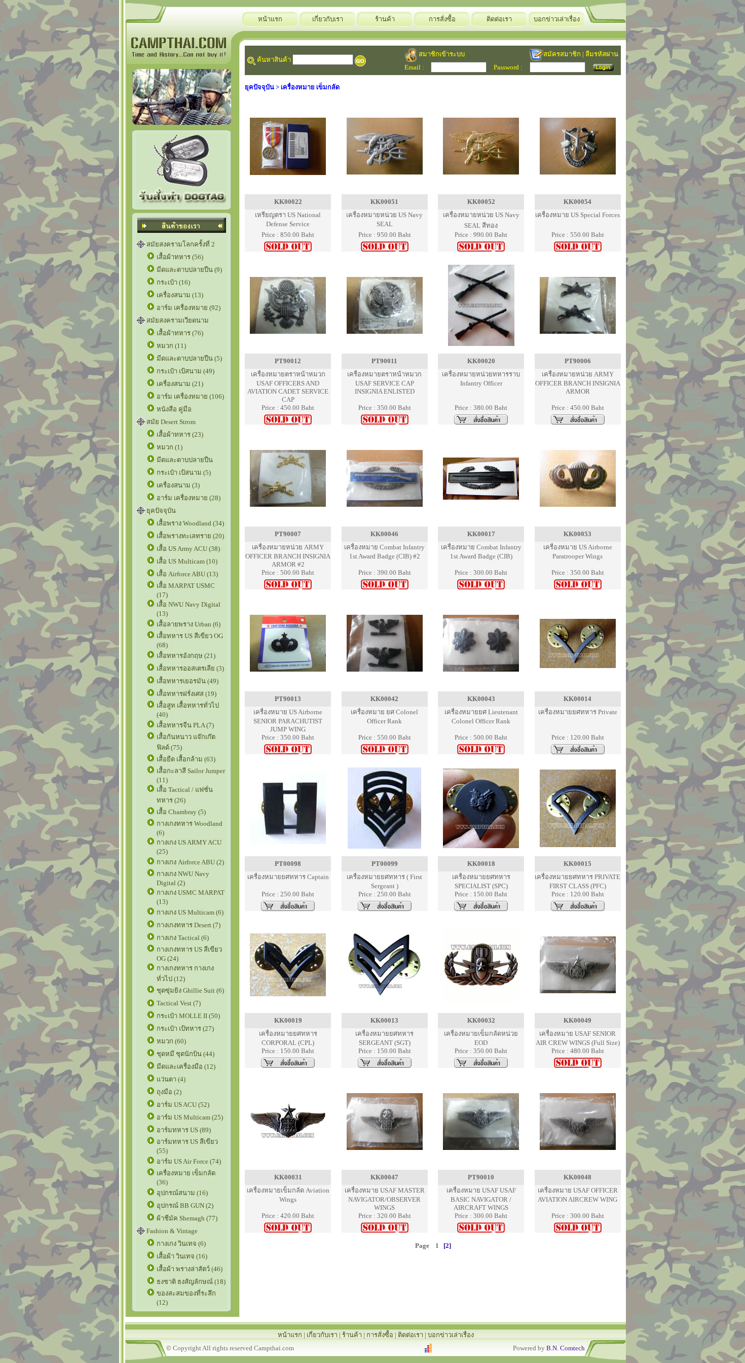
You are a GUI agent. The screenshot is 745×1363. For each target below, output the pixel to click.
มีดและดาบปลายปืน (185, 460)
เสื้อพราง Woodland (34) (190, 523)
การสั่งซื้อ (442, 19)
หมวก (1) (169, 447)
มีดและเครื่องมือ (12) (186, 1066)
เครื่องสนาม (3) (178, 485)
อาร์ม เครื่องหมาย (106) (190, 396)
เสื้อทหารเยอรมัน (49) (187, 681)
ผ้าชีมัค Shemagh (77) (187, 1218)
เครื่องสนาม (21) (180, 384)
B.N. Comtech (565, 1348)
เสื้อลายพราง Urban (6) (188, 624)
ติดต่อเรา (499, 19)
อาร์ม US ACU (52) (183, 1104)
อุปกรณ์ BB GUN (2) (185, 1205)
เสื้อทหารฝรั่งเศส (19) (186, 693)
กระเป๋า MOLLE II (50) (188, 1016)
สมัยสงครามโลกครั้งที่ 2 (180, 244)
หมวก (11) (171, 346)
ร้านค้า (385, 19)
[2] (447, 1245)
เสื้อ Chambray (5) (181, 812)
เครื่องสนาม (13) (180, 295)
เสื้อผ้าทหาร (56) (180, 257)
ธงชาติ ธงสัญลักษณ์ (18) (191, 1281)
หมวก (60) (171, 1041)
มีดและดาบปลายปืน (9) (189, 269)
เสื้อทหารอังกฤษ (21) (186, 655)
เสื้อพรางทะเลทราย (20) (190, 536)
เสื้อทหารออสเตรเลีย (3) (190, 668)
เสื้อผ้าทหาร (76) (180, 333)
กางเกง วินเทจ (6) (181, 1243)
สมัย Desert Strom (171, 422)
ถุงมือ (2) (169, 1092)
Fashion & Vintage (172, 1231)
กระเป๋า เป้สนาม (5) (184, 472)
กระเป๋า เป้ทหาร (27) (185, 1028)
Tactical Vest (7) (179, 1003)
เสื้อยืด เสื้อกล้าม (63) (186, 759)
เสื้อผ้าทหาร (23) (180, 434)
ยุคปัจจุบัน (161, 510)
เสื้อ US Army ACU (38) (188, 548)
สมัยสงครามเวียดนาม (177, 320)
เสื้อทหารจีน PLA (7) (185, 725)
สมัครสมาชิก (562, 54)
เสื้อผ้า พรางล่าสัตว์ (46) (189, 1269)
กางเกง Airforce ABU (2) (190, 862)
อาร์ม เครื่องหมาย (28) (188, 498)
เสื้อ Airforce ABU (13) (187, 574)
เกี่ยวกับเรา (327, 19)
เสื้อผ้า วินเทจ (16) (182, 1256)
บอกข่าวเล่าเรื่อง (557, 19)
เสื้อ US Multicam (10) (187, 561)
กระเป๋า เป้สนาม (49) (185, 371)
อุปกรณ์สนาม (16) (182, 1193)
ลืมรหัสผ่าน (601, 54)
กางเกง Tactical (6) (183, 937)
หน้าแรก (270, 19)
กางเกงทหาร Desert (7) (188, 925)
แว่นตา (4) (171, 1079)
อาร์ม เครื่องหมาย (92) (188, 307)
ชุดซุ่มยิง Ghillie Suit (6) (190, 990)
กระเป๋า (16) (173, 282)
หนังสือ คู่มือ (174, 409)
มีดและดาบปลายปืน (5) (189, 358)
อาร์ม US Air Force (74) (189, 1161)
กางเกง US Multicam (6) (190, 912)
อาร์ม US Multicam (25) (190, 1117)
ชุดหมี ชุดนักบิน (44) (185, 1054)
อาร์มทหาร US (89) (184, 1130)
